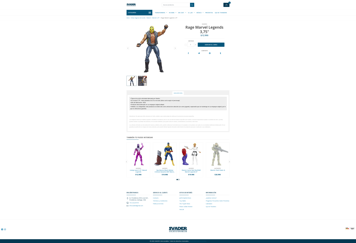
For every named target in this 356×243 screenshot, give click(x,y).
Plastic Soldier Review (185, 206)
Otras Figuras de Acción (138, 18)
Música (199, 13)
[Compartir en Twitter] (199, 53)
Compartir (204, 50)
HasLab (181, 209)
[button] (177, 179)
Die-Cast (181, 13)
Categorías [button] (132, 12)
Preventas (209, 13)
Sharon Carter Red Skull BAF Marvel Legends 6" (191, 171)
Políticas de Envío (158, 204)
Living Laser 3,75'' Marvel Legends (138, 171)
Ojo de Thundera (221, 13)
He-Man (171, 13)
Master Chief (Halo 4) (217, 170)
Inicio (128, 18)
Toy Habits (182, 201)
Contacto (156, 198)
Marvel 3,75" (156, 18)
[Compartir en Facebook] (188, 53)
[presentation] (128, 48)
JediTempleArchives (185, 198)
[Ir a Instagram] (5, 229)
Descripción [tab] (178, 93)
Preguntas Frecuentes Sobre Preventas (217, 201)
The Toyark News (184, 204)
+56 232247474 (134, 203)
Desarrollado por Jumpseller (197, 241)
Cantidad (191, 41)
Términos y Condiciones (160, 201)
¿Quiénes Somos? (211, 198)
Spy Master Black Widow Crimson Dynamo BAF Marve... (165, 171)
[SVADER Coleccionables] (131, 5)
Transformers (160, 13)
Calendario (209, 204)
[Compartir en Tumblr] (220, 53)
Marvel (149, 18)
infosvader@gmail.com (136, 206)
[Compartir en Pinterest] (210, 53)
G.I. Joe (190, 13)
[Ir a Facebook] (2, 229)
